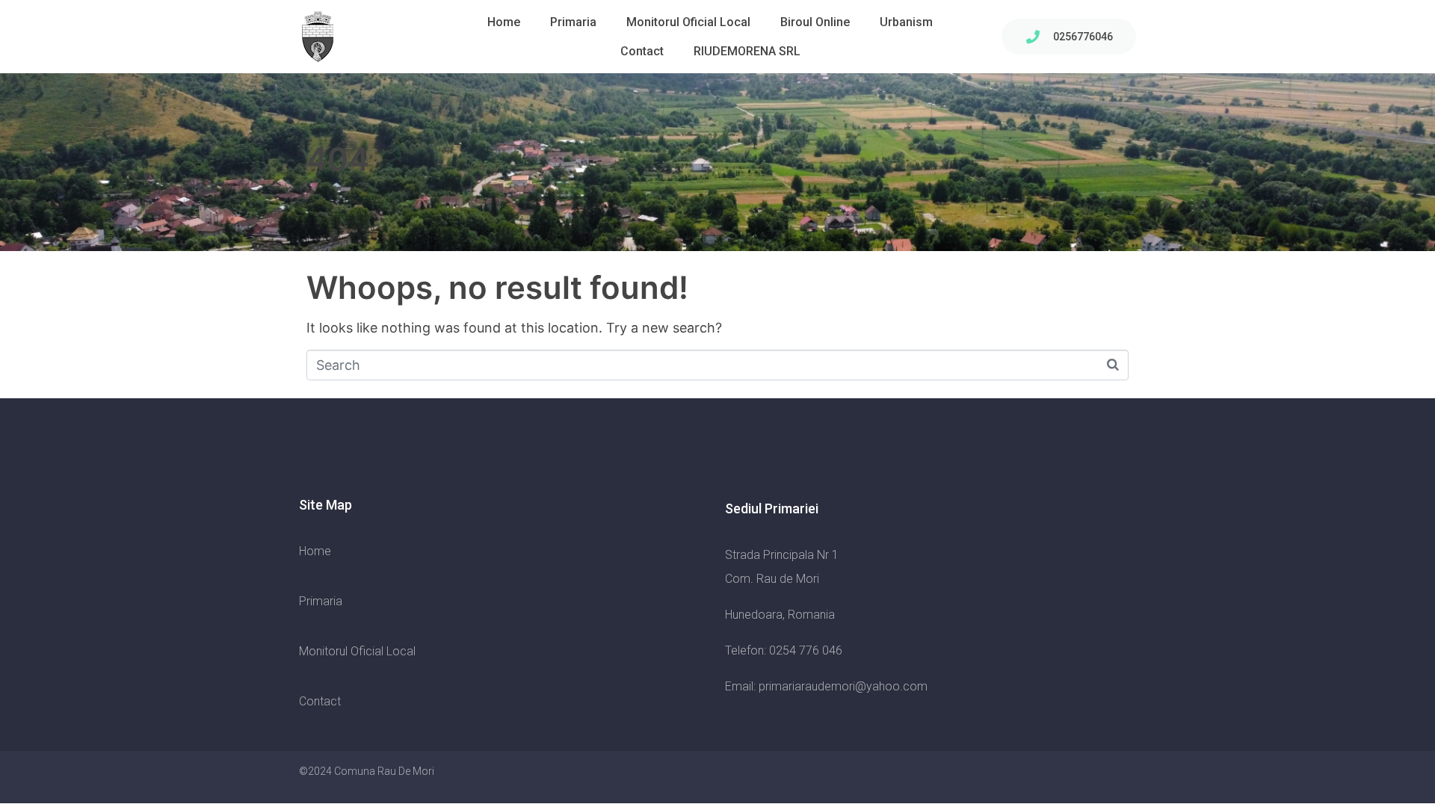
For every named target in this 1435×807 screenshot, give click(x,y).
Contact (642, 51)
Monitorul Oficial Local (688, 22)
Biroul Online (815, 22)
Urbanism (906, 22)
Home (503, 22)
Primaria (573, 22)
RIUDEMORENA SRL (747, 51)
